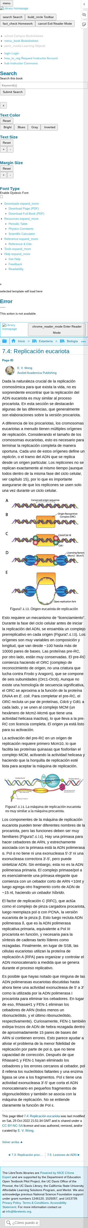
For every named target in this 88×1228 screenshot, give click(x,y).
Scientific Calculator (22, 233)
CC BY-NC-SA (12, 1125)
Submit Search (13, 92)
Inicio (21, 341)
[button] (15, 264)
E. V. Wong (24, 368)
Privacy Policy (11, 1202)
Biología (72, 341)
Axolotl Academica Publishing (37, 372)
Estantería (46, 341)
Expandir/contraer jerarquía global (7, 341)
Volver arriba (10, 1142)
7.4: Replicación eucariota (42, 1116)
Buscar (8, 1223)
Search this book (11, 78)
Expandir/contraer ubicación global (83, 340)
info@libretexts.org (18, 1211)
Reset (7, 120)
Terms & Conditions (35, 1202)
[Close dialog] (2, 307)
